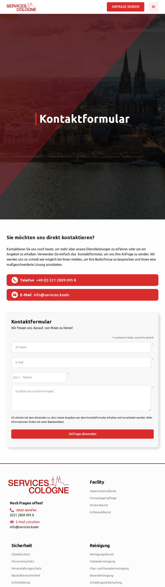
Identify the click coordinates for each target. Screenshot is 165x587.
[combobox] (16, 377)
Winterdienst (99, 505)
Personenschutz (22, 561)
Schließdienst (20, 582)
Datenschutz (56, 421)
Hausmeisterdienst (103, 491)
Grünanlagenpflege (103, 498)
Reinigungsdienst (102, 554)
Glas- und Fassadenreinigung (109, 568)
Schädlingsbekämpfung (106, 582)
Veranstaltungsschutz (26, 568)
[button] (153, 7)
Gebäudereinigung (102, 561)
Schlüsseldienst (100, 512)
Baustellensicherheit (25, 575)
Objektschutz (20, 554)
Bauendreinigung (101, 575)
